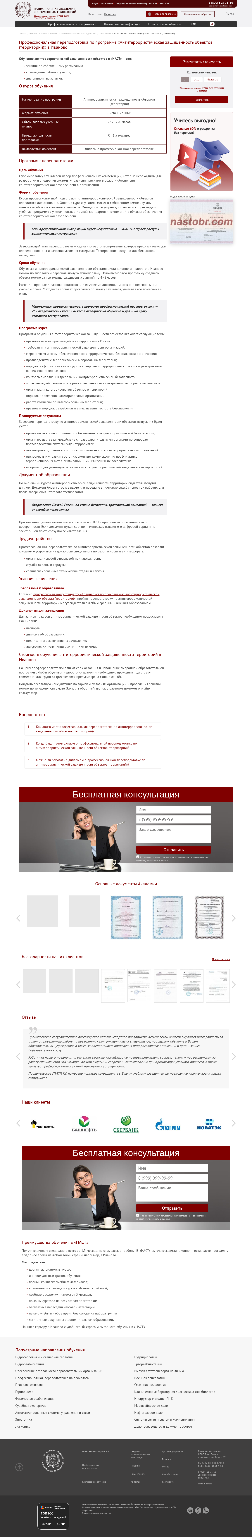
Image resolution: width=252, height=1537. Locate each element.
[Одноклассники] (198, 1510)
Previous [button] (18, 918)
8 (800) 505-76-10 (221, 2)
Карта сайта (168, 1481)
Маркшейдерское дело (151, 1406)
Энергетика (23, 1419)
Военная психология (149, 1378)
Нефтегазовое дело (148, 1413)
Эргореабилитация (148, 1364)
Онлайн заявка (205, 1483)
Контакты (164, 3)
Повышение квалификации (122, 24)
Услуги (95, 3)
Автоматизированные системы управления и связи (52, 1413)
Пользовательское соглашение (96, 1513)
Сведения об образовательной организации (136, 3)
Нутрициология (145, 1357)
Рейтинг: (46, 1523)
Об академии (107, 3)
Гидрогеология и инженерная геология (44, 1357)
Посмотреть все (221, 959)
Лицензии (135, 1465)
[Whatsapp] (206, 1510)
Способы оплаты (170, 1474)
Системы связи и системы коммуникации (164, 1419)
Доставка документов (172, 1451)
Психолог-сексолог (29, 1385)
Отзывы (166, 1466)
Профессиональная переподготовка (72, 24)
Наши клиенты (138, 1473)
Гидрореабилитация (29, 1364)
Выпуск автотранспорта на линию (159, 1371)
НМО (193, 24)
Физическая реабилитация (34, 1399)
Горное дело (24, 1392)
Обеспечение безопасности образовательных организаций (58, 1371)
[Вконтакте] (190, 1510)
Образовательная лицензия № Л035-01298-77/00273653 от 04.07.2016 (51, 17)
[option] (42, 912)
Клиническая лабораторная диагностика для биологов (174, 1392)
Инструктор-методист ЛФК (153, 1399)
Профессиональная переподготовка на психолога (52, 1378)
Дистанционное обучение (198, 14)
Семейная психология (150, 1385)
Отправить (173, 849)
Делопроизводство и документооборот (163, 1426)
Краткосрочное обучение (165, 24)
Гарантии (166, 1459)
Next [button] (234, 918)
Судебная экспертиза (30, 1406)
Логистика (22, 1426)
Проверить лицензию (164, 13)
